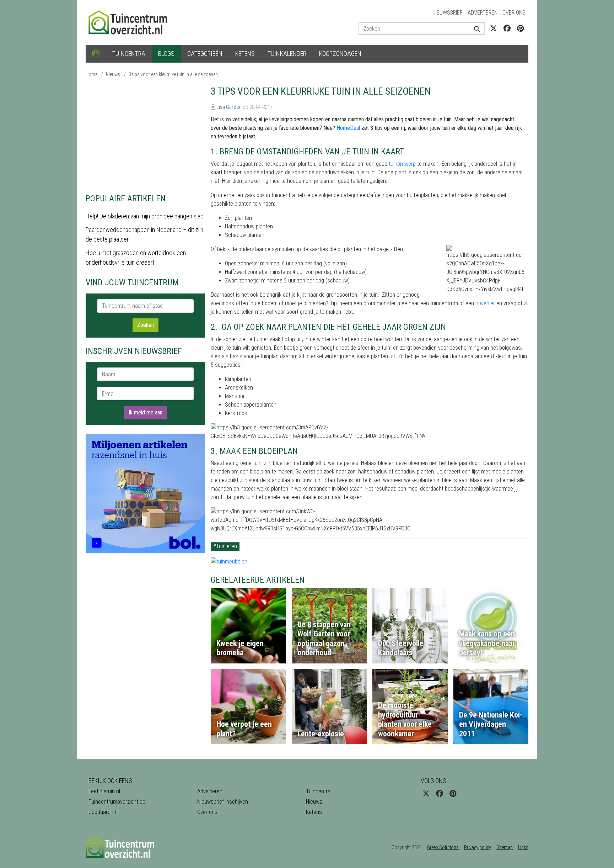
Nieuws (113, 74)
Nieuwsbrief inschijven (222, 801)
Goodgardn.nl (103, 812)
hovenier (485, 303)
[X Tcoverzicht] (493, 28)
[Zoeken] (474, 28)
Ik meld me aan (145, 412)
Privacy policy (477, 847)
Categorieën (204, 53)
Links (523, 847)
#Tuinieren (225, 546)
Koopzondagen (340, 53)
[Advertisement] (145, 135)
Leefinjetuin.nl (104, 791)
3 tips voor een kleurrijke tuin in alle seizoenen (173, 74)
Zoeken (145, 325)
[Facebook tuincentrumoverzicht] (507, 28)
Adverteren (482, 12)
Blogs (166, 53)
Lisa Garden (229, 107)
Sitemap (504, 847)
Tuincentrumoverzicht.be (116, 801)
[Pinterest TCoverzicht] (520, 28)
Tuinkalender (287, 53)
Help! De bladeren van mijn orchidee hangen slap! (145, 216)
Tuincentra (128, 53)
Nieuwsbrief (447, 12)
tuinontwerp (402, 163)
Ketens (245, 53)
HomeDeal (348, 128)
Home (91, 74)
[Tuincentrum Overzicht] (131, 21)
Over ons (514, 12)
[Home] (96, 54)
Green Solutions (443, 847)
